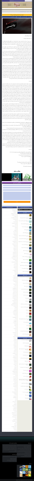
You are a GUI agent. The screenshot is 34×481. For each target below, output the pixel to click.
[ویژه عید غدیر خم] (30, 317)
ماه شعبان (16, 390)
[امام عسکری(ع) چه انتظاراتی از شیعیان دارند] (30, 245)
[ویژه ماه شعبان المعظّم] (30, 396)
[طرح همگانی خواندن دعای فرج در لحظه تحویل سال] (30, 387)
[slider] (19, 209)
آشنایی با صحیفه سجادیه (15, 209)
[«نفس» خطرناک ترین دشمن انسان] (30, 377)
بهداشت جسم (16, 264)
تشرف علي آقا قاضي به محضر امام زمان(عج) (25, 383)
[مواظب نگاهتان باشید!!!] (30, 399)
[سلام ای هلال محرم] (30, 302)
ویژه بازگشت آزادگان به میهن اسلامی (26, 283)
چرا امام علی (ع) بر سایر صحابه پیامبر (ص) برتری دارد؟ (16, 180)
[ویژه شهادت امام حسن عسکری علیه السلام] (30, 281)
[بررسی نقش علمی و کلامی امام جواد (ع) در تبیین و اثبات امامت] (30, 236)
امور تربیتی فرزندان (15, 259)
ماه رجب (16, 387)
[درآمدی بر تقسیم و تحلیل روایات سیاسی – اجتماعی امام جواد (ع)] (30, 242)
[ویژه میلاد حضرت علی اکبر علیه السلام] (30, 335)
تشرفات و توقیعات (15, 277)
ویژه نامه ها (16, 429)
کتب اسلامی (16, 378)
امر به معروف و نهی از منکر (14, 257)
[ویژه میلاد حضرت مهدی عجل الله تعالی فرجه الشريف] (30, 332)
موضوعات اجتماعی (15, 415)
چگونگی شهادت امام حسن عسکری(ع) (26, 271)
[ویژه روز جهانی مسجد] (30, 299)
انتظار (16, 260)
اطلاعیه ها (16, 235)
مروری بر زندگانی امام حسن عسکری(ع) (26, 256)
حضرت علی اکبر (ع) (15, 293)
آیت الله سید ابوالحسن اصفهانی (14, 213)
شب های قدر (16, 339)
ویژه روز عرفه (28, 328)
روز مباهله (16, 325)
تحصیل (16, 274)
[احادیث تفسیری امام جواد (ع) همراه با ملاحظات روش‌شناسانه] (30, 239)
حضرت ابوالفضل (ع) (15, 288)
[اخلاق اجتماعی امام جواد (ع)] (30, 230)
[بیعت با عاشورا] (30, 314)
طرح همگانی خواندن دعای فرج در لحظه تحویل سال (25, 386)
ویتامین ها (16, 425)
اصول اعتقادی (15, 234)
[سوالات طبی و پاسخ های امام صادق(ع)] (30, 374)
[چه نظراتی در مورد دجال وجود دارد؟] (30, 371)
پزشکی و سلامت (15, 270)
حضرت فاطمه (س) (15, 295)
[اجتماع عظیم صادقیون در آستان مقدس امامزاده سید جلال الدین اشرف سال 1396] (30, 365)
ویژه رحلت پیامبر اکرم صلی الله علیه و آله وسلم (25, 289)
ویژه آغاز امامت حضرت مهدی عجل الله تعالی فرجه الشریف (24, 277)
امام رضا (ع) (16, 246)
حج (16, 282)
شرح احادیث (16, 342)
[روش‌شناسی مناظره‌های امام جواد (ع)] (30, 233)
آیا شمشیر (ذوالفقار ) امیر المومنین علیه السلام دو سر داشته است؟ (24, 220)
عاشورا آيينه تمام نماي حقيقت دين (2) (17, 15)
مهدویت (16, 411)
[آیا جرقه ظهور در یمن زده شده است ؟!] (30, 393)
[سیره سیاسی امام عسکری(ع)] (30, 254)
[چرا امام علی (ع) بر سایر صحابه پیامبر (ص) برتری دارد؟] (16, 178)
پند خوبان (16, 271)
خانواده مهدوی (15, 310)
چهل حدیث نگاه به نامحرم (27, 389)
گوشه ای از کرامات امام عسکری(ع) (26, 250)
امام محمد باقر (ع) (15, 253)
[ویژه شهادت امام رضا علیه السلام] (30, 296)
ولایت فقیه (16, 423)
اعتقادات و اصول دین (15, 237)
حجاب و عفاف (15, 284)
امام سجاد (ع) (15, 249)
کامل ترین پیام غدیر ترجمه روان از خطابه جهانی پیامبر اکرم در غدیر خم (24, 319)
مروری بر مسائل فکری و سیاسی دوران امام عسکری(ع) (24, 265)
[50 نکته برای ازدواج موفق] (30, 362)
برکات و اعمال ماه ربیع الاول (26, 286)
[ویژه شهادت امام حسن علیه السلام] (30, 293)
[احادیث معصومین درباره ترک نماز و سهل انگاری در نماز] (30, 368)
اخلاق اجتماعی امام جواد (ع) (26, 229)
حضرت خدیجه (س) (15, 289)
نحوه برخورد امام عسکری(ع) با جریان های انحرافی (25, 262)
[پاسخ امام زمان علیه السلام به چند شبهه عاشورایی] (30, 308)
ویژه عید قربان (27, 325)
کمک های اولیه (15, 383)
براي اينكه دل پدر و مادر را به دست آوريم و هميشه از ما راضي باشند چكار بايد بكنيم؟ (24, 349)
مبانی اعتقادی (15, 393)
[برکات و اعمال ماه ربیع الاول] (30, 287)
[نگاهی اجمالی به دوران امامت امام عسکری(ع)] (30, 248)
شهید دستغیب (15, 347)
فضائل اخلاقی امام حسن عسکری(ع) (26, 259)
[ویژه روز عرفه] (30, 329)
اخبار (16, 220)
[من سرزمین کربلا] (30, 311)
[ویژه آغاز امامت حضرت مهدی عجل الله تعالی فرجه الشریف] (30, 278)
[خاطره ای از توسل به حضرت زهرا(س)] (30, 344)
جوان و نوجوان (15, 281)
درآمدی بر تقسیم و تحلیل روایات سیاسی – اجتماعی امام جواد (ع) (23, 241)
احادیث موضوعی (15, 219)
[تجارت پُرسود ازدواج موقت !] (30, 347)
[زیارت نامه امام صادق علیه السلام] (30, 353)
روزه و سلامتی (15, 328)
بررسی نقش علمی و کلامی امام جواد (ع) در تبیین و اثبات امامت (24, 235)
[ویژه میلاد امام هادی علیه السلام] (30, 323)
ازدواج (16, 227)
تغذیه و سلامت (15, 278)
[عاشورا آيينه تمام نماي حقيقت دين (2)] (17, 26)
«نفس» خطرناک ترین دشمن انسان (26, 376)
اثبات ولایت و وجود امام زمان (14, 217)
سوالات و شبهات (15, 336)
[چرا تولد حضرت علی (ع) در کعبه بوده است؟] (30, 227)
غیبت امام (16, 368)
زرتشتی (16, 329)
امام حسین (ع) (15, 245)
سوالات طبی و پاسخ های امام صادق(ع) (26, 373)
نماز (16, 418)
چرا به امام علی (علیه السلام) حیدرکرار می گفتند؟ (25, 223)
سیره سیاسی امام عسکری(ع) (26, 253)
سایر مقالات (16, 335)
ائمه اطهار (28, 11)
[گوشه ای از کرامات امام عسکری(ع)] (30, 251)
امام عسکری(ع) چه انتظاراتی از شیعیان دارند (25, 244)
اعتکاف (16, 238)
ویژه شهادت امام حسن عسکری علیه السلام (25, 280)
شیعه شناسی (16, 350)
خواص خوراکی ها (15, 311)
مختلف (16, 394)
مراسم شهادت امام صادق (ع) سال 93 (26, 355)
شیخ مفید (16, 349)
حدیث (16, 285)
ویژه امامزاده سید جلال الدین (14, 426)
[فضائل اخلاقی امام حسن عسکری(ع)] (30, 260)
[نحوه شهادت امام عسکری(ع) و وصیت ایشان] (30, 269)
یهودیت (16, 430)
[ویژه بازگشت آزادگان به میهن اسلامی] (30, 284)
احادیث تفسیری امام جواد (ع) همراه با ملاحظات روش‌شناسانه (24, 238)
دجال (16, 318)
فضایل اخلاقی (15, 369)
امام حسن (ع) (15, 242)
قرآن (16, 375)
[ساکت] (21, 209)
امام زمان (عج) (15, 248)
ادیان (16, 224)
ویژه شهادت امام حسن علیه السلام (26, 292)
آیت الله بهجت (15, 212)
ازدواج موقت (16, 230)
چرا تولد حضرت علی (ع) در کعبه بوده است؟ (25, 226)
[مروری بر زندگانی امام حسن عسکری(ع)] (30, 257)
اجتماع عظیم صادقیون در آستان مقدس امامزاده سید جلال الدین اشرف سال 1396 (24, 364)
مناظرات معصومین (15, 408)
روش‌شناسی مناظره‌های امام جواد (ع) (26, 232)
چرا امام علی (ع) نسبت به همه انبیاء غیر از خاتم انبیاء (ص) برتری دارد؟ (27, 180)
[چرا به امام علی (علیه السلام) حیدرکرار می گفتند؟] (30, 224)
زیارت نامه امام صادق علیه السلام (26, 352)
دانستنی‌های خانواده (15, 317)
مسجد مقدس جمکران (15, 401)
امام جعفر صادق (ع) (15, 241)
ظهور (16, 354)
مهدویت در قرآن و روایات (15, 412)
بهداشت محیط (15, 267)
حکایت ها (16, 299)
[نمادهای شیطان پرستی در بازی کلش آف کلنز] (30, 341)
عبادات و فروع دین (15, 357)
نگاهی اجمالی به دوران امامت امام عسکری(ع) (25, 247)
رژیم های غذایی (15, 322)
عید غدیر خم (16, 364)
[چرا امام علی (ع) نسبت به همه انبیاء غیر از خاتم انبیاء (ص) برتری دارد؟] (27, 178)
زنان (16, 331)
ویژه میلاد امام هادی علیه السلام (26, 322)
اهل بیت (16, 263)
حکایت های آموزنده (15, 300)
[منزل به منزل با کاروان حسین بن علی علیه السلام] (30, 305)
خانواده (16, 307)
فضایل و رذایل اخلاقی (15, 371)
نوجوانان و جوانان (15, 419)
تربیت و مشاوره (15, 275)
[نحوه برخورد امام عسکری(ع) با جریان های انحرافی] (30, 263)
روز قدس (16, 324)
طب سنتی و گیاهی (15, 353)
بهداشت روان (16, 266)
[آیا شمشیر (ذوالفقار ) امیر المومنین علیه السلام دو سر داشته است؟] (30, 221)
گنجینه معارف (15, 386)
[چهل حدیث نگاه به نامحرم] (30, 390)
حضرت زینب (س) (15, 292)
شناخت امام (16, 346)
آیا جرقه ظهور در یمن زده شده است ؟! (26, 392)
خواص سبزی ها (15, 313)
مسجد (16, 400)
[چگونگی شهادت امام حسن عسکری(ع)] (30, 272)
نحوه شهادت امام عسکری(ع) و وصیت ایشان (25, 268)
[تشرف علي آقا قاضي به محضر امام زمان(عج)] (30, 384)
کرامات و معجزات (15, 379)
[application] (25, 209)
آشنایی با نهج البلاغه (15, 210)
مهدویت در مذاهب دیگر (15, 414)
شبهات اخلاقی (15, 340)
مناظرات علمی (15, 407)
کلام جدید (16, 382)
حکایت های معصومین (15, 303)
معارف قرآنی (16, 404)
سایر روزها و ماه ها (15, 332)
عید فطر (16, 365)
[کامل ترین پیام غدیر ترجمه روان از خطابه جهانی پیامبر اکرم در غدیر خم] (30, 320)
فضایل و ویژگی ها (15, 372)
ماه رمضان (16, 389)
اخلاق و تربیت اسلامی (15, 223)
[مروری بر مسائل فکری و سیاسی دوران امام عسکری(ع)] (30, 266)
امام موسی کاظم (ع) (15, 256)
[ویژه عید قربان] (30, 326)
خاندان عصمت (15, 306)
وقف (16, 422)
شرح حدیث (16, 343)
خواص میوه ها (15, 314)
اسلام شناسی (16, 231)
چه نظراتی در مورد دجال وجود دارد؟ (26, 370)
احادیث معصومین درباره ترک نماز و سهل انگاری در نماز (24, 367)
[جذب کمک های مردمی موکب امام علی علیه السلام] (30, 359)
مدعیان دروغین (15, 396)
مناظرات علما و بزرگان (15, 405)
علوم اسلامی (16, 361)
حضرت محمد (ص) (15, 296)
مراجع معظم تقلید (15, 397)
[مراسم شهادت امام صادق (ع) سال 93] (30, 356)
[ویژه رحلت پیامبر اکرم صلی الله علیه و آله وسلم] (30, 290)
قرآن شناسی (16, 376)
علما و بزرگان (16, 360)
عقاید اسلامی (16, 358)
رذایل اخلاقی (16, 321)
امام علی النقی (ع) (15, 252)
